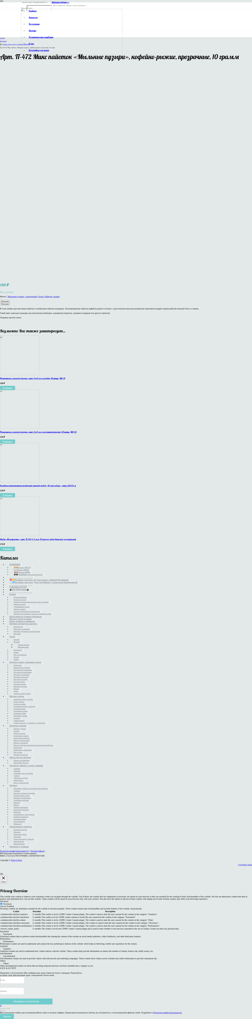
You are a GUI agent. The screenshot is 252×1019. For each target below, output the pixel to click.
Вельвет (17, 642)
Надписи (17, 803)
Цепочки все (18, 627)
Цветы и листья (20, 729)
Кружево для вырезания (23, 672)
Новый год (18, 824)
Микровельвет (23, 647)
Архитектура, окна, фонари (24, 814)
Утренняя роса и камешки (23, 773)
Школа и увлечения (21, 743)
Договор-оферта (37, 851)
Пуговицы (17, 837)
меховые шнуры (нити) (22, 694)
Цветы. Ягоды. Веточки (20, 757)
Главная (2, 38)
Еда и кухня (18, 752)
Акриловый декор (20, 834)
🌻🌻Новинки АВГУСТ (22, 568)
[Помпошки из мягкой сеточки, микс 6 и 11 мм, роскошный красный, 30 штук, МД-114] (19, 428)
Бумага (12, 594)
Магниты (17, 634)
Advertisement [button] (6, 953)
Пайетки (48, 296)
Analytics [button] (4, 946)
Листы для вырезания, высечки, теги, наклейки (31, 602)
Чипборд (13, 785)
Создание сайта (245, 865)
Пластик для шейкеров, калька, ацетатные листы (32, 614)
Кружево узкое (19, 682)
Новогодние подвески (22, 738)
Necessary (7, 904)
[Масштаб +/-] (1, 1008)
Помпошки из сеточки (22, 668)
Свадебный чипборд (21, 800)
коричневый (31, 296)
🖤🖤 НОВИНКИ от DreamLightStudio (28, 575)
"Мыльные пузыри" (16, 296)
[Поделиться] (6, 1008)
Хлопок (16, 657)
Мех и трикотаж (20, 655)
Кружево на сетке (20, 679)
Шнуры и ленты (16, 696)
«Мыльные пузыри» (21, 778)
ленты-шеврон (19, 721)
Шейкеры (17, 812)
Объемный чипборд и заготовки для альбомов (31, 788)
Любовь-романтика (21, 817)
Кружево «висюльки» (22, 675)
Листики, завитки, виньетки (24, 793)
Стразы (17, 776)
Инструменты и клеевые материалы (25, 616)
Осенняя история (20, 819)
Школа (16, 805)
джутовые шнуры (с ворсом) (24, 706)
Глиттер (17, 769)
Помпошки (18, 665)
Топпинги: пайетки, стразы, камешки (26, 765)
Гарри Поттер (19, 822)
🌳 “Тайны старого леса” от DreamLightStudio (15, 44)
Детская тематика (21, 807)
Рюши (16, 691)
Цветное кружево (20, 686)
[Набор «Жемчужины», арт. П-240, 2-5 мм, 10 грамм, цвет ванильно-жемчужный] (19, 535)
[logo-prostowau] (71, 54)
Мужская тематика (21, 810)
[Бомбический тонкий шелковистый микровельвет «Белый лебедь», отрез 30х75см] (19, 481)
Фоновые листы (20, 604)
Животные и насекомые (23, 750)
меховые (17, 718)
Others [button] (3, 961)
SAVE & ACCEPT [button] (8, 968)
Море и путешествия (22, 740)
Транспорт (18, 748)
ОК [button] (1, 874)
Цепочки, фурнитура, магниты (23, 624)
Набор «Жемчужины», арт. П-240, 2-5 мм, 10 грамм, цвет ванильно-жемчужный (38, 539)
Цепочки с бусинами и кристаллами (27, 631)
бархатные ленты (20, 716)
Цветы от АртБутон (22, 760)
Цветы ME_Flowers (21, 763)
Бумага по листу (20, 600)
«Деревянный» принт (21, 607)
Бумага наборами (20, 597)
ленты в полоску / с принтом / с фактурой (29, 723)
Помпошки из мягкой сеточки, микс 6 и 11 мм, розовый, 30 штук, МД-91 (32, 378)
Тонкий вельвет (23, 645)
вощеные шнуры (20, 709)
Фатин (16, 659)
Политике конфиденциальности (167, 1013)
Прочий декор (19, 841)
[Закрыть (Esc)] (9, 1008)
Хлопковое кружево (21, 677)
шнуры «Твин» (19, 702)
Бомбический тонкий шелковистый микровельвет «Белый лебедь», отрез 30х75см (38, 485)
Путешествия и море (22, 796)
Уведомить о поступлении (26, 1001)
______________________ (21, 577)
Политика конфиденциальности (14, 851)
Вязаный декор (19, 844)
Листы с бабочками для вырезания (27, 611)
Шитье (16, 689)
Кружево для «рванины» (23, 670)
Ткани (12, 636)
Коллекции (3, 41)
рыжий (56, 296)
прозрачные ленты (21, 711)
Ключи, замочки (19, 733)
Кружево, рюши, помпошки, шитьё (25, 662)
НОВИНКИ (14, 564)
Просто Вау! (16, 860)
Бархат (16, 640)
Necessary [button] (4, 901)
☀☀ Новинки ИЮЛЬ (21, 570)
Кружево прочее (20, 684)
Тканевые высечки (20, 830)
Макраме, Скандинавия (22, 798)
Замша (16, 652)
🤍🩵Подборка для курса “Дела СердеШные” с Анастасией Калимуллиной (43, 582)
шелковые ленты (20, 713)
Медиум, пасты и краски (20, 619)
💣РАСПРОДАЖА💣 (19, 589)
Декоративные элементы (20, 827)
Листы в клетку (20, 609)
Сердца (16, 731)
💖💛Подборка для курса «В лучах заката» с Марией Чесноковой (39, 580)
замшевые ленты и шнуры (23, 699)
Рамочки (17, 791)
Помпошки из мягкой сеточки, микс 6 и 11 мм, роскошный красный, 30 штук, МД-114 (38, 432)
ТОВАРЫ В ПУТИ (18, 587)
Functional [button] (4, 931)
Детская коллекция (21, 755)
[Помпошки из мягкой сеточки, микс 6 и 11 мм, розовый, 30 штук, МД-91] (19, 374)
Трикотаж (18, 650)
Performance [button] (5, 939)
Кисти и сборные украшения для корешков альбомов (33, 745)
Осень (40, 296)
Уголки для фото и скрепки (24, 839)
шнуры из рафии (20, 704)
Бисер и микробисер (21, 783)
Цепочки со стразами (22, 629)
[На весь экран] (4, 1008)
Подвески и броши (17, 726)
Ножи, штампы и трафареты (22, 621)
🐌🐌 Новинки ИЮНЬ (22, 572)
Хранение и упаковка (19, 846)
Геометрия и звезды (21, 736)
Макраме (17, 832)
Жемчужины (18, 780)
